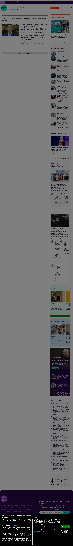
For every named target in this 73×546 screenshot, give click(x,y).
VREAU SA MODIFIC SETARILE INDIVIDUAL (64, 531)
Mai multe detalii (14, 525)
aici (11, 537)
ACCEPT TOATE (65, 526)
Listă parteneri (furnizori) (39, 531)
